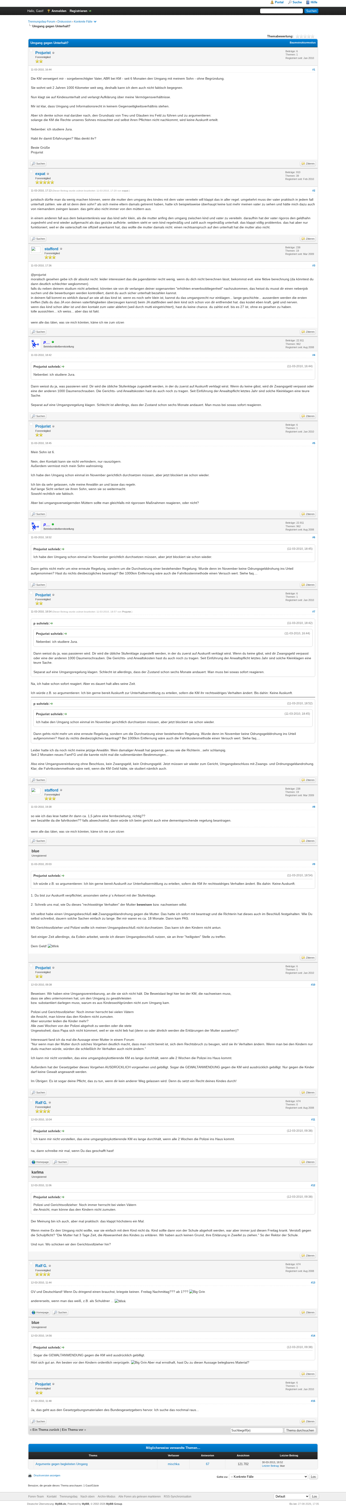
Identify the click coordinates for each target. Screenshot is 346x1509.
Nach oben (87, 1496)
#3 (313, 265)
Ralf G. (41, 1103)
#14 (313, 1335)
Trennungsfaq (68, 1496)
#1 (313, 69)
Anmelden (59, 11)
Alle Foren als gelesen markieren (139, 1496)
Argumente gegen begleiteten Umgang (62, 1464)
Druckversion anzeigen (47, 1475)
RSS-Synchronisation (177, 1496)
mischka (173, 1464)
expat (40, 174)
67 (207, 1464)
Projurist (43, 53)
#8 (313, 806)
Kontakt (51, 1496)
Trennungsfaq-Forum (41, 21)
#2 (313, 190)
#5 (313, 443)
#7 (313, 611)
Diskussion (64, 21)
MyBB (85, 1503)
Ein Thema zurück (45, 1429)
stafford (51, 249)
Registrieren (78, 11)
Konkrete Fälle (83, 21)
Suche (297, 2)
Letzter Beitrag (270, 1465)
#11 (313, 1119)
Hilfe (314, 2)
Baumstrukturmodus (303, 42)
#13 (313, 1282)
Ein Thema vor (72, 1429)
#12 (313, 1185)
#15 (313, 1401)
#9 (313, 864)
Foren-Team (36, 1496)
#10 (313, 984)
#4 (313, 355)
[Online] (53, 342)
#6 (313, 537)
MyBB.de (60, 1503)
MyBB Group (114, 1503)
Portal (279, 2)
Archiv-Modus (106, 1496)
